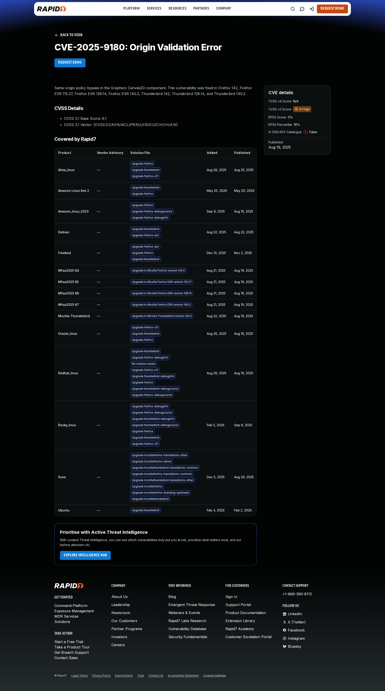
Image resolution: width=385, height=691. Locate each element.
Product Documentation (245, 612)
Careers (118, 645)
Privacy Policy (101, 675)
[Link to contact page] (302, 9)
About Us (119, 596)
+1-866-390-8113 (297, 594)
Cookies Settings (214, 675)
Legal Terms (79, 675)
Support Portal (238, 604)
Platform (131, 8)
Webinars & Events (184, 612)
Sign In (231, 596)
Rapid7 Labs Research (187, 621)
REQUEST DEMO (70, 62)
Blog (172, 596)
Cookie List (155, 675)
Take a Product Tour (72, 647)
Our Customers (124, 621)
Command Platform (70, 605)
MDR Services (66, 616)
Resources (177, 8)
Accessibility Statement (183, 675)
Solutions (62, 621)
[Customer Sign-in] (311, 9)
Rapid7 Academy (239, 629)
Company (223, 8)
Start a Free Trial (68, 641)
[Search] (293, 9)
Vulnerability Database (187, 629)
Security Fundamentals (187, 637)
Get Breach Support (71, 652)
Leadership (120, 604)
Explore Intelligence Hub (85, 555)
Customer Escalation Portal (248, 637)
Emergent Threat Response (191, 604)
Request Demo (332, 8)
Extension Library (240, 621)
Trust (140, 675)
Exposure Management (74, 611)
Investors (119, 637)
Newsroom (120, 612)
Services (154, 8)
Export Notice (124, 675)
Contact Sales (66, 658)
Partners (201, 8)
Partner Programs (126, 629)
